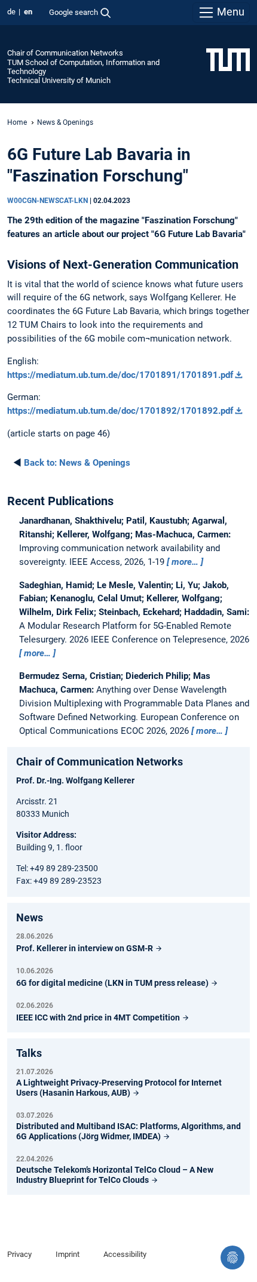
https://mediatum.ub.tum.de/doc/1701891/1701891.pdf (120, 375)
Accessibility (124, 1254)
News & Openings (65, 122)
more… (185, 562)
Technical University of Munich (59, 80)
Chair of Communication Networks (65, 52)
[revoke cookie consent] (232, 1257)
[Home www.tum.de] (228, 59)
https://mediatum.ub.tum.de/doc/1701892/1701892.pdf (120, 410)
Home (17, 122)
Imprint (67, 1254)
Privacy (19, 1254)
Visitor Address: (46, 835)
